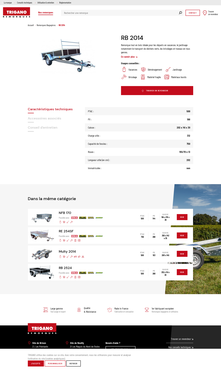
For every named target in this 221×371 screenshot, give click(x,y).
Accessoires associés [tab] (44, 118)
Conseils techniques (24, 2)
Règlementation (65, 2)
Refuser (73, 363)
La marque (8, 2)
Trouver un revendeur (157, 90)
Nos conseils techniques (179, 347)
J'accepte (36, 363)
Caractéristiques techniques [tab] (50, 109)
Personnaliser (55, 363)
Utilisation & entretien (45, 2)
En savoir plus (128, 56)
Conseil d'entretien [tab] (42, 127)
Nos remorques (45, 12)
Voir (182, 217)
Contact (193, 13)
